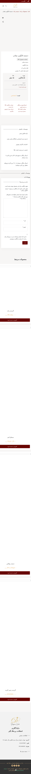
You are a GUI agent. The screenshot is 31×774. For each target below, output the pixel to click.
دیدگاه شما (23, 198)
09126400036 (24, 746)
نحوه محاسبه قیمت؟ (22, 87)
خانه (29, 11)
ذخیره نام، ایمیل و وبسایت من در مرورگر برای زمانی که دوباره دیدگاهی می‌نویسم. (15, 237)
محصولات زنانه (23, 11)
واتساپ (22, 1)
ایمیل (24, 227)
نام (25, 220)
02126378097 (24, 743)
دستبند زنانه (16, 11)
